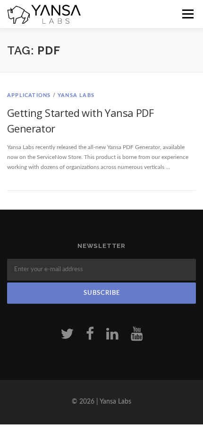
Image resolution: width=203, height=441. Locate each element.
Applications (29, 95)
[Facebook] (90, 334)
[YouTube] (137, 334)
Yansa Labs (76, 95)
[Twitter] (67, 334)
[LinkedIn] (112, 334)
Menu (186, 14)
